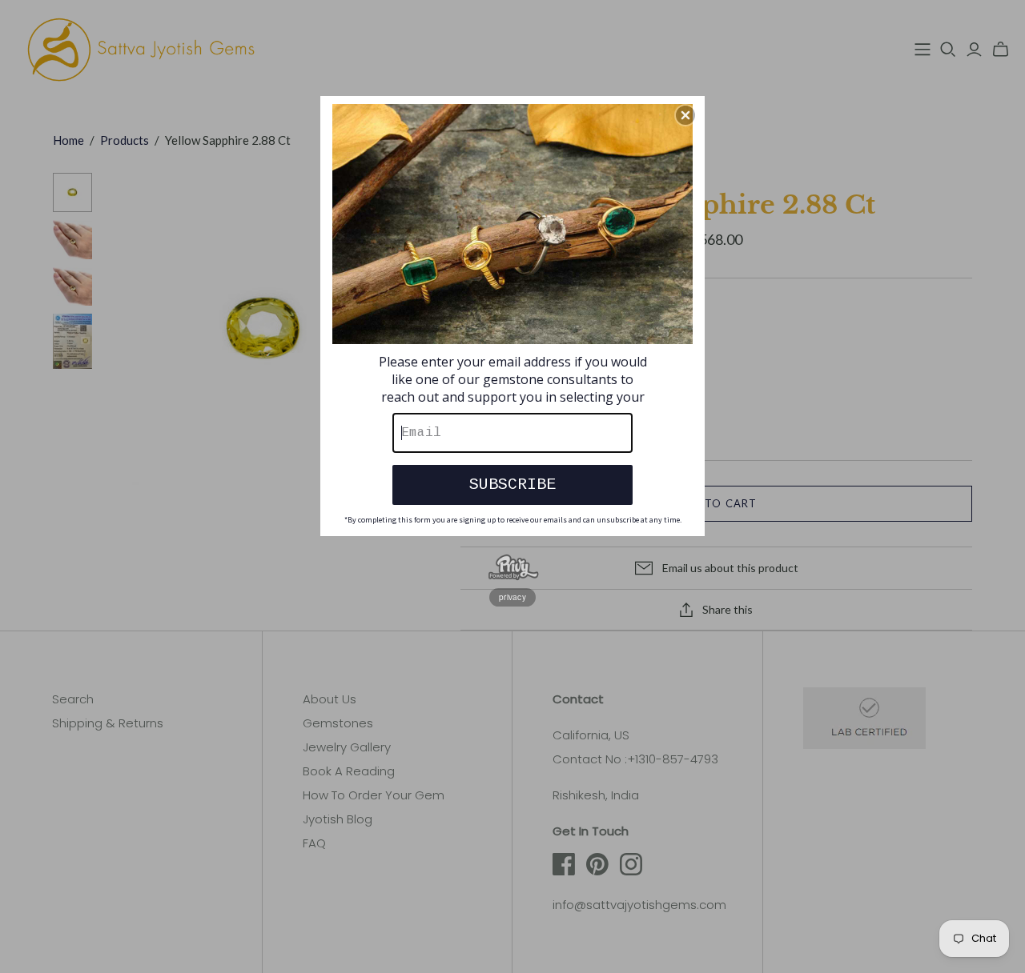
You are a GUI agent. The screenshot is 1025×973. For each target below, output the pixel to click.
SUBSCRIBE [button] (512, 484)
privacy (512, 597)
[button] (685, 115)
